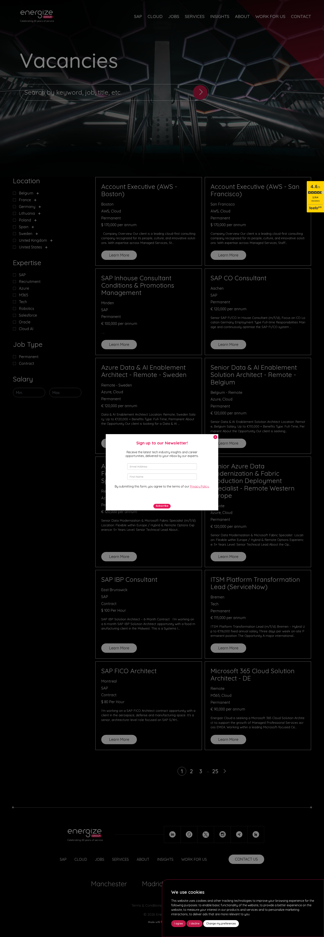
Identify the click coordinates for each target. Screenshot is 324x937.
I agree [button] (178, 923)
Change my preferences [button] (221, 923)
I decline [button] (195, 923)
